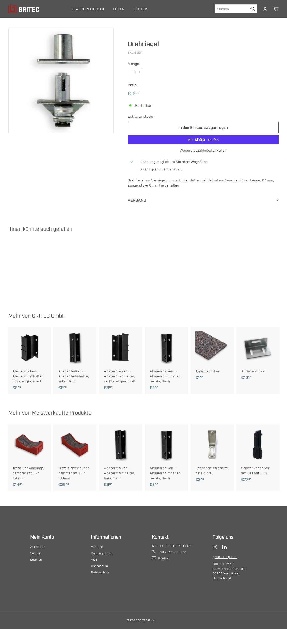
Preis (132, 84)
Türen (119, 9)
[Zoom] (61, 80)
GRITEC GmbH (49, 315)
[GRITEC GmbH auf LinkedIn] (225, 546)
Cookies (36, 559)
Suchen (35, 553)
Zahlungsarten (101, 553)
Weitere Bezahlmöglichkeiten (203, 150)
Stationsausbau (87, 9)
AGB (94, 559)
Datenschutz (100, 572)
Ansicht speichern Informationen (161, 169)
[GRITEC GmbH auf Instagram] (216, 546)
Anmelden (37, 546)
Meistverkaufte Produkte (61, 412)
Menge (133, 63)
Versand (97, 546)
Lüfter (140, 9)
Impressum (99, 566)
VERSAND (137, 199)
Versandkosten (144, 116)
